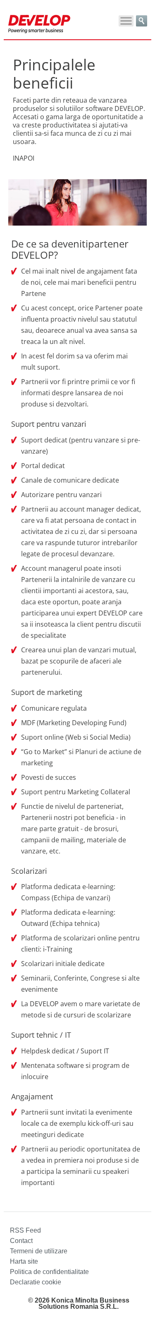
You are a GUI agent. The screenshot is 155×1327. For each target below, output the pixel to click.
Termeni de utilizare (38, 1251)
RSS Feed (25, 1230)
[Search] (141, 20)
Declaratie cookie (35, 1282)
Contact (21, 1240)
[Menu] (126, 20)
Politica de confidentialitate (49, 1271)
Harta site (24, 1261)
